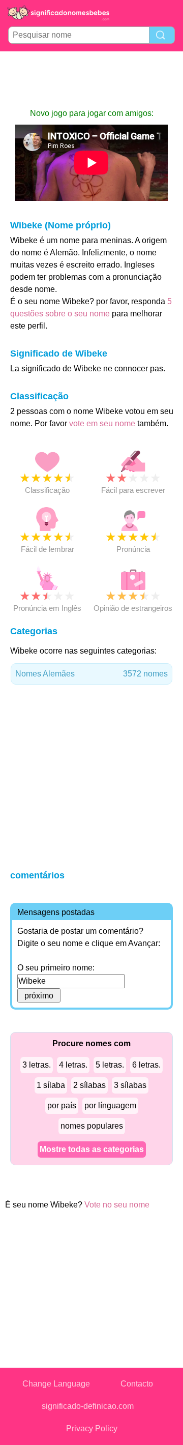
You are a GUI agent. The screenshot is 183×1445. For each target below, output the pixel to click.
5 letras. (110, 1064)
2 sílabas (89, 1085)
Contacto (136, 1383)
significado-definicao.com (88, 1406)
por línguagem (110, 1105)
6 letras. (146, 1064)
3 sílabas (130, 1085)
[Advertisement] (91, 79)
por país (61, 1105)
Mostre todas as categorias (92, 1149)
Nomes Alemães (91, 673)
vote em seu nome (102, 423)
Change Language (56, 1383)
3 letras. (36, 1064)
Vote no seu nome (116, 1204)
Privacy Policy (91, 1428)
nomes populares (91, 1126)
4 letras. (73, 1064)
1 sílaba (51, 1085)
